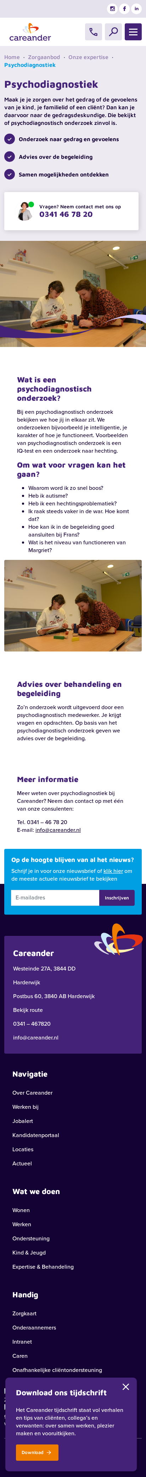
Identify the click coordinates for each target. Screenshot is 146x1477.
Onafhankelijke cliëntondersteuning (57, 1370)
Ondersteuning (31, 1238)
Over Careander (32, 1093)
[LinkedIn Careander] (136, 9)
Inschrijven (117, 897)
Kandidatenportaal (35, 1135)
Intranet (22, 1342)
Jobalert (22, 1121)
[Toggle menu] (133, 31)
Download (33, 1452)
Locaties (22, 1149)
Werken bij (25, 1107)
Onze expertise (88, 57)
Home (12, 57)
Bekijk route (28, 1010)
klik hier (113, 871)
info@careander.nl (58, 830)
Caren (20, 1356)
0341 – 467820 (32, 1024)
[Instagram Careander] (112, 9)
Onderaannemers (34, 1327)
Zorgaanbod (44, 57)
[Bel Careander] (93, 31)
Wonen (21, 1210)
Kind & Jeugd (29, 1253)
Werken (21, 1224)
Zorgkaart (24, 1313)
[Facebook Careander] (124, 9)
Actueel (22, 1163)
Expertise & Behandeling (43, 1267)
